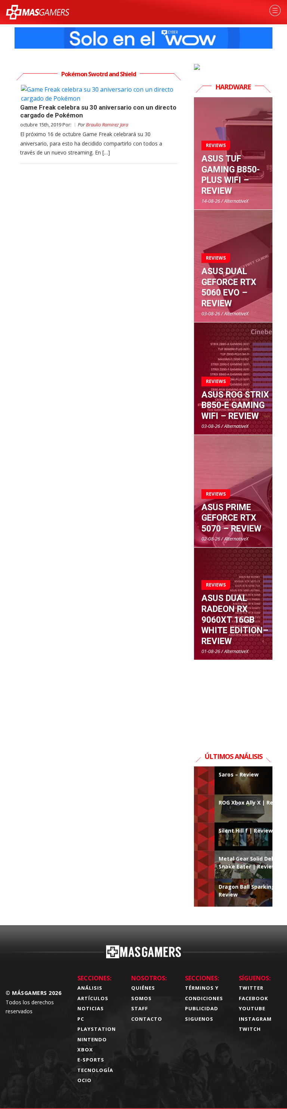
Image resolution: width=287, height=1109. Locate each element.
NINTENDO (92, 1039)
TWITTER (251, 987)
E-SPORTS (90, 1059)
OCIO (84, 1080)
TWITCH (250, 1029)
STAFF (139, 1008)
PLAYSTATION (96, 1029)
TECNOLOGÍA (95, 1070)
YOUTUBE (252, 1008)
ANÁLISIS (89, 987)
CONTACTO (146, 1018)
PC (80, 1018)
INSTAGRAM (255, 1018)
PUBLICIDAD (201, 1008)
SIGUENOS (199, 1018)
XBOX (85, 1049)
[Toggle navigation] (275, 10)
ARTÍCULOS (92, 998)
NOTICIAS (90, 1008)
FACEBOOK (253, 998)
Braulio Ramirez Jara (107, 124)
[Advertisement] (233, 697)
